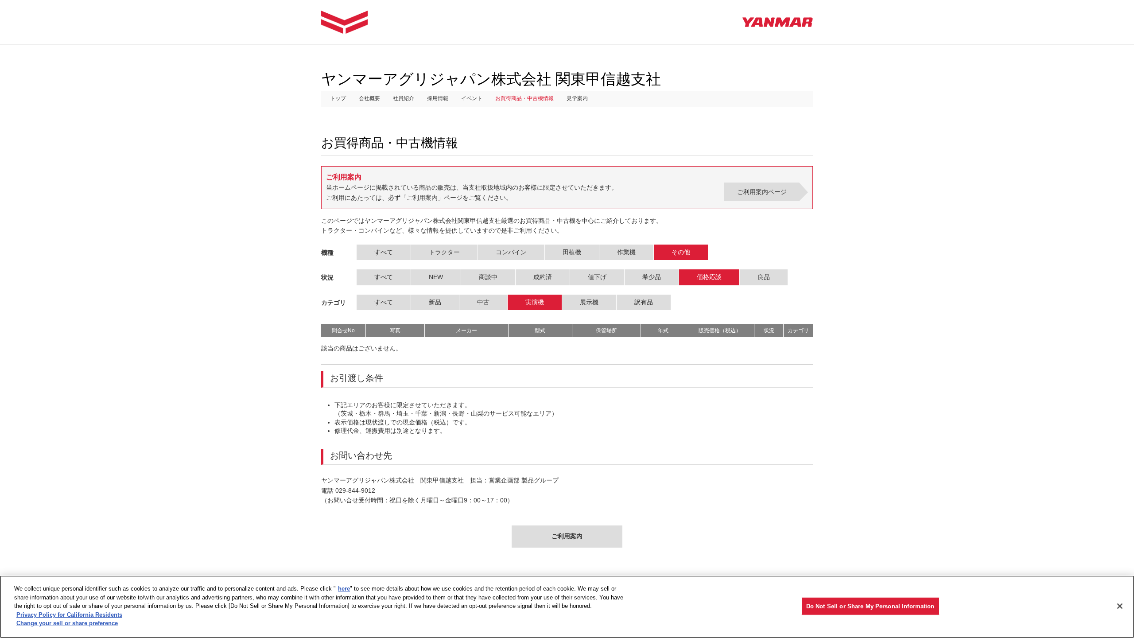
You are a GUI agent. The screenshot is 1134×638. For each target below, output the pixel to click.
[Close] (1120, 606)
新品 (435, 302)
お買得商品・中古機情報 (524, 98)
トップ (338, 98)
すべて (383, 252)
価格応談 (709, 276)
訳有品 (643, 302)
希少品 (651, 276)
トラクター (444, 252)
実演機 (534, 302)
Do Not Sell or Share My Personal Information (870, 606)
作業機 (626, 252)
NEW (436, 276)
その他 (681, 252)
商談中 (488, 276)
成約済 (542, 276)
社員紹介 (403, 98)
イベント (471, 98)
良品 (763, 276)
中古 (483, 302)
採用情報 (437, 98)
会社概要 (369, 98)
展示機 (589, 302)
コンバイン (511, 252)
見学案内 (577, 98)
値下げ (597, 276)
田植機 (572, 252)
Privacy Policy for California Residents (69, 614)
